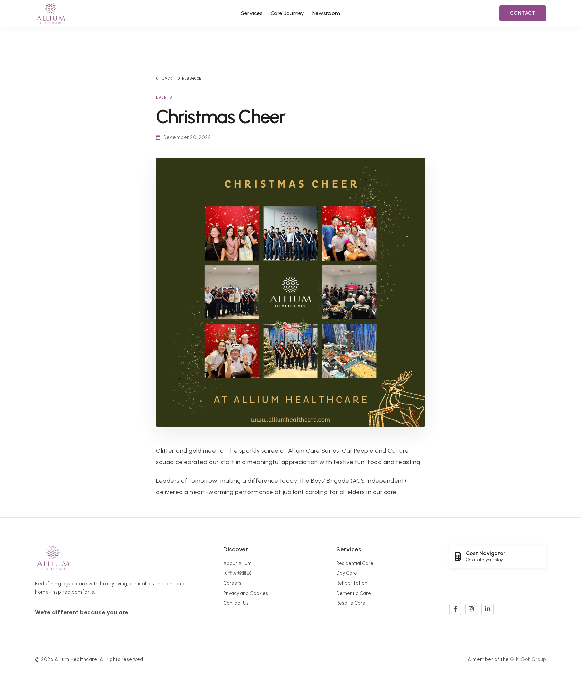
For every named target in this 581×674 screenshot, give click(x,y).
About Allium (237, 563)
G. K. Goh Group (528, 659)
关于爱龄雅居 (237, 573)
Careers (232, 583)
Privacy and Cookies (245, 593)
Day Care (346, 573)
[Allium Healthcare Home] (51, 13)
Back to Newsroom (181, 78)
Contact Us (236, 603)
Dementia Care (353, 593)
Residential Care (354, 563)
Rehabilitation (351, 583)
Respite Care (350, 603)
